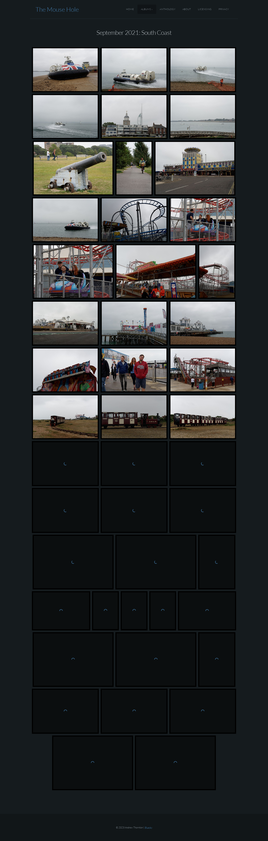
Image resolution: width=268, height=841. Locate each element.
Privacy (224, 9)
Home (130, 9)
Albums (146, 9)
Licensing (205, 9)
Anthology (167, 9)
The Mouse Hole (57, 9)
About (186, 9)
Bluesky (148, 827)
